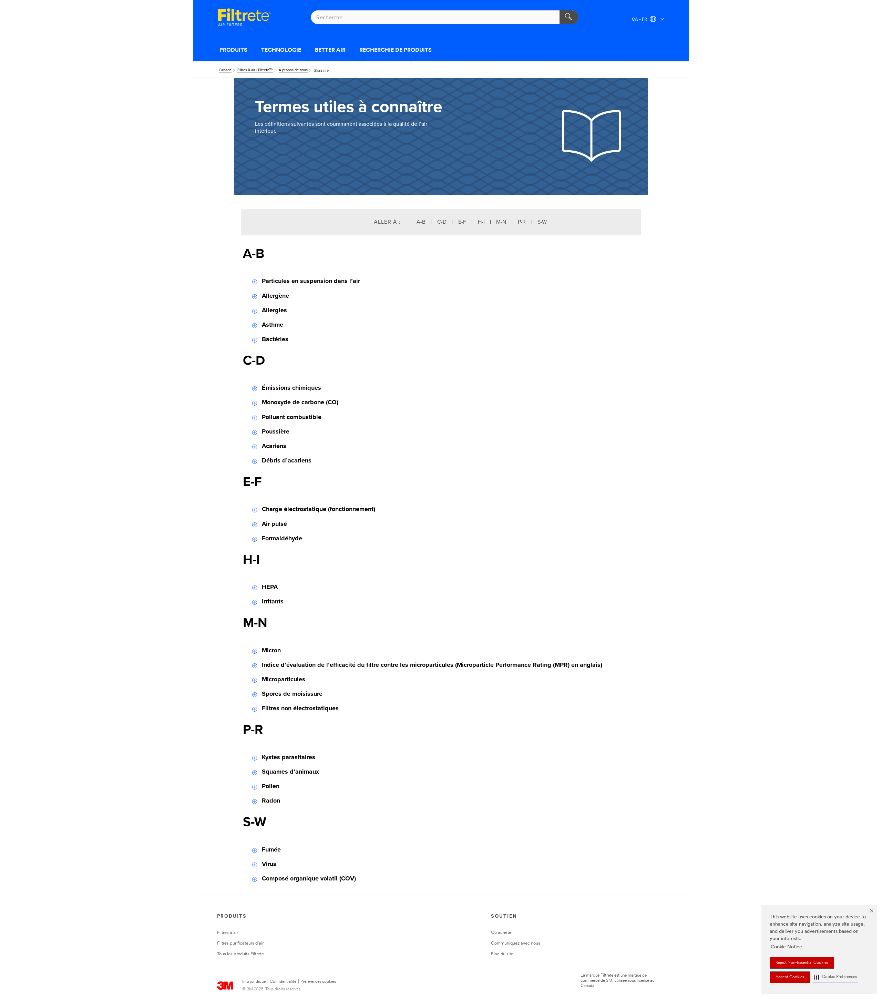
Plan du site (502, 954)
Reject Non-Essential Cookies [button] (802, 963)
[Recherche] (569, 17)
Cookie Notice (786, 947)
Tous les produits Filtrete (240, 954)
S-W (542, 221)
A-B (421, 221)
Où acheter (502, 932)
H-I (481, 221)
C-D (442, 221)
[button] (835, 977)
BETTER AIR (330, 50)
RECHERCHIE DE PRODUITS (395, 50)
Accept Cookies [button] (790, 977)
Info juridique (254, 982)
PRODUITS (233, 50)
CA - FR (640, 20)
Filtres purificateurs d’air (240, 943)
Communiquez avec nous (515, 943)
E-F (462, 221)
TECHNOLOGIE (281, 50)
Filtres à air (227, 932)
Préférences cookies (318, 982)
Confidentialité (283, 982)
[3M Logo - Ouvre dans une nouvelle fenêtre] (244, 17)
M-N (501, 221)
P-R (522, 221)
